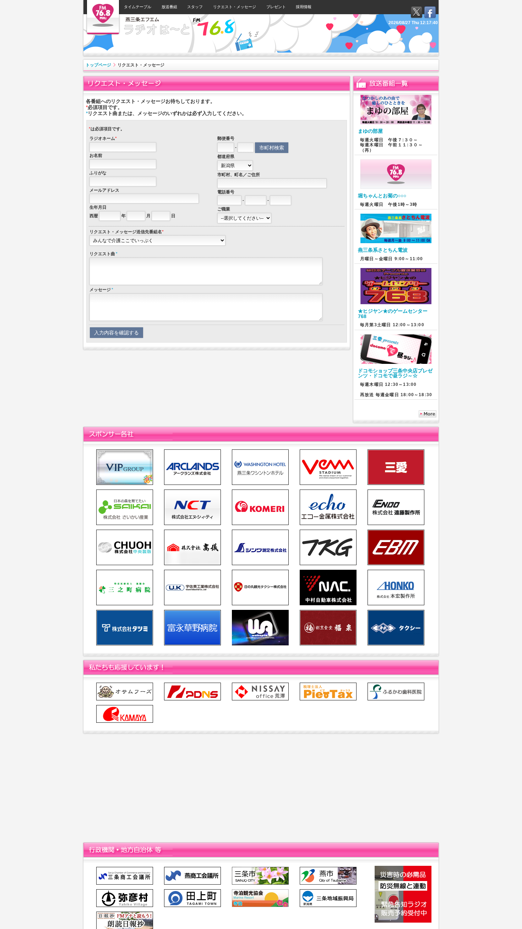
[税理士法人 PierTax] (328, 684)
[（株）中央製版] (124, 531)
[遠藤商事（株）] (328, 531)
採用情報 (303, 7)
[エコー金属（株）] (328, 491)
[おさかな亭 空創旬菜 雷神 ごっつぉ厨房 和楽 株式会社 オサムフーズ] (124, 684)
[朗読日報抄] (124, 913)
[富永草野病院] (192, 611)
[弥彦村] (124, 891)
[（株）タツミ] (124, 611)
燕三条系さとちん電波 (383, 250)
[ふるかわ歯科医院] (396, 684)
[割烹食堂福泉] (328, 611)
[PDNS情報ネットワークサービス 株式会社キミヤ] (192, 684)
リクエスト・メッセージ (234, 7)
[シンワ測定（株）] (260, 531)
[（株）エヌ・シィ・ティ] (192, 491)
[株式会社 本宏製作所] (396, 571)
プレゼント (276, 7)
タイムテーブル (137, 7)
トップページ (98, 64)
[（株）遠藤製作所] (396, 491)
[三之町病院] (124, 571)
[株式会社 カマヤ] (124, 707)
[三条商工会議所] (124, 868)
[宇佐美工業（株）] (192, 571)
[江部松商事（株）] (396, 531)
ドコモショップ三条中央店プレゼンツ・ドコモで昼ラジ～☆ (395, 373)
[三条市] (260, 868)
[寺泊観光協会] (260, 891)
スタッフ (195, 7)
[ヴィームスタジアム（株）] (328, 451)
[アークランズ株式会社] (192, 451)
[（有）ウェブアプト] (260, 611)
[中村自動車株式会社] (328, 571)
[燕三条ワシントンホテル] (260, 451)
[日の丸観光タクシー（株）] (260, 571)
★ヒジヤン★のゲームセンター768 (393, 313)
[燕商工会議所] (192, 868)
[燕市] (328, 868)
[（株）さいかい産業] (124, 491)
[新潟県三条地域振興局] (328, 891)
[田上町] (192, 891)
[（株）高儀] (192, 531)
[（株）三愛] (396, 451)
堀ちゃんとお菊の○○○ (382, 195)
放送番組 (169, 7)
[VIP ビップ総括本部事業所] (124, 451)
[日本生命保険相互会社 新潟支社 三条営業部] (260, 684)
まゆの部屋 (370, 131)
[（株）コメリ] (260, 491)
